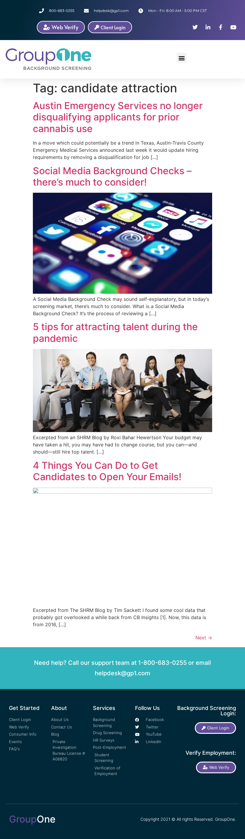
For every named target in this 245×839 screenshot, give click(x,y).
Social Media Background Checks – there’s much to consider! (112, 176)
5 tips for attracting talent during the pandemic (115, 332)
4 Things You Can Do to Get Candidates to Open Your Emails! (107, 471)
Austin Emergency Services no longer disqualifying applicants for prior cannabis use (118, 117)
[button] (181, 58)
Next (203, 638)
